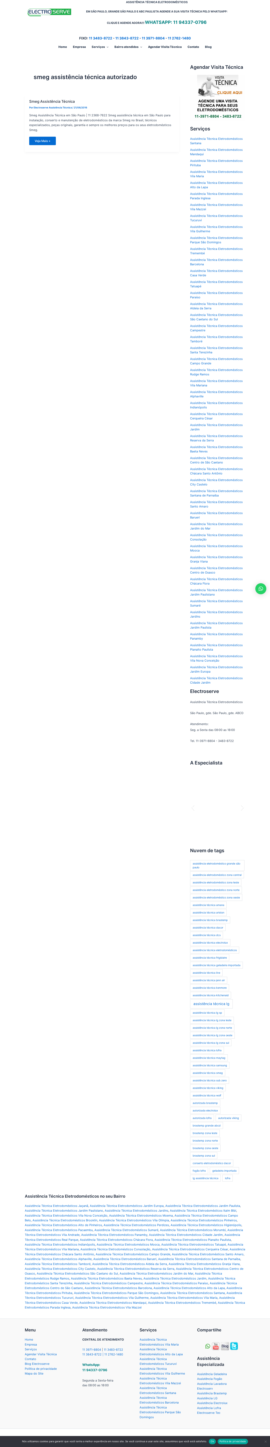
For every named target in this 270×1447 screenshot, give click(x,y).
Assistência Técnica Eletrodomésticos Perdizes (136, 1225)
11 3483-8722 (100, 38)
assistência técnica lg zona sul (211, 1042)
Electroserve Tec (208, 1413)
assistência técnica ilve (206, 972)
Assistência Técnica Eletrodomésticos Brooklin (65, 1220)
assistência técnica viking (208, 1087)
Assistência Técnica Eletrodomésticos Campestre (108, 1283)
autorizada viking (228, 1118)
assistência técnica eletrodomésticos (215, 950)
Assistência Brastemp (212, 1393)
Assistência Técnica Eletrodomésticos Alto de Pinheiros (63, 1225)
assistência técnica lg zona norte (212, 1027)
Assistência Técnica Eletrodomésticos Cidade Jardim (186, 1235)
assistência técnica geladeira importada (216, 965)
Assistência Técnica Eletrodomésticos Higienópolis (206, 1225)
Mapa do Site (34, 1373)
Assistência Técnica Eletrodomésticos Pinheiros (204, 1220)
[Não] (265, 1441)
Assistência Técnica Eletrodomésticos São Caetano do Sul (77, 1273)
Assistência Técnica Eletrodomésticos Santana (192, 1293)
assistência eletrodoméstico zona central (217, 874)
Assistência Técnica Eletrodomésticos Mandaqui (112, 1302)
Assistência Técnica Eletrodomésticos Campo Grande (133, 1254)
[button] (107, 46)
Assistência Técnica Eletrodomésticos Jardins (136, 1210)
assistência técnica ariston (208, 912)
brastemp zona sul (204, 1155)
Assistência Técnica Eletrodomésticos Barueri (124, 1259)
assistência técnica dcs (207, 935)
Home (29, 1339)
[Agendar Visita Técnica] (217, 97)
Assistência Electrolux (212, 1403)
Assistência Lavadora (212, 1384)
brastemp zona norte (205, 1140)
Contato (30, 1359)
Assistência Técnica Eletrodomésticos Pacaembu (59, 1230)
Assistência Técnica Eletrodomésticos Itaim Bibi (203, 1210)
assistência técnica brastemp (210, 920)
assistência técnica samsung (210, 1065)
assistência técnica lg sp (207, 1012)
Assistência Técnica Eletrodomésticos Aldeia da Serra (129, 1264)
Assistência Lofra (209, 1408)
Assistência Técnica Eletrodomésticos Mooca (128, 1244)
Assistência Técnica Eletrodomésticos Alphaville (58, 1259)
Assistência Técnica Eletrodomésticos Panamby (114, 1235)
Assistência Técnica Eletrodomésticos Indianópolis (60, 1244)
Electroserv (205, 1388)
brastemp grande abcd (207, 1125)
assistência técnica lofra (207, 1050)
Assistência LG (207, 1398)
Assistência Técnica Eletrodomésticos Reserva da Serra (135, 1269)
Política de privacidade (41, 1368)
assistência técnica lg (211, 1004)
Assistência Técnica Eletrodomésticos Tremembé (182, 1302)
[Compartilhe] (216, 1346)
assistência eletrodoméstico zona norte (216, 889)
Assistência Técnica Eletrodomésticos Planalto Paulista (192, 1240)
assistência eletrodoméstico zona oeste (216, 897)
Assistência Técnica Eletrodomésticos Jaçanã (56, 1206)
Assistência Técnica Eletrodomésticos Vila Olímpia (134, 1220)
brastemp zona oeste (205, 1148)
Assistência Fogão (209, 1379)
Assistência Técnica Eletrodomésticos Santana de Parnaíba (199, 1259)
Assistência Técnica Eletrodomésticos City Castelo (60, 1269)
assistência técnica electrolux (210, 942)
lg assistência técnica (205, 1178)
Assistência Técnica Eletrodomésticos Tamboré (58, 1264)
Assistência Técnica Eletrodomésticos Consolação (115, 1249)
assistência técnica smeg (208, 1072)
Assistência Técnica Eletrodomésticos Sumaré (126, 1230)
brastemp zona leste (205, 1133)
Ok (212, 1441)
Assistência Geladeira (212, 1374)
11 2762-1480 (179, 38)
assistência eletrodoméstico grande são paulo (216, 865)
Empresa (31, 1344)
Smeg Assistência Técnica (52, 101)
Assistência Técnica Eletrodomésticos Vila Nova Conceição (66, 1215)
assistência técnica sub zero (210, 1080)
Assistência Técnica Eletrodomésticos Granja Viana (204, 1264)
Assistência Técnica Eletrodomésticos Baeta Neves (106, 1278)
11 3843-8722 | (93, 1354)
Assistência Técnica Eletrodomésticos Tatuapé (193, 1244)
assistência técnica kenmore (210, 987)
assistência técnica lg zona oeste (212, 1035)
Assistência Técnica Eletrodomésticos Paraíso (176, 1283)
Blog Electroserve (37, 1364)
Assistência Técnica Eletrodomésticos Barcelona (118, 1288)
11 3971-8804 (153, 38)
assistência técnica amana (208, 905)
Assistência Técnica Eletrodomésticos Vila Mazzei (107, 1307)
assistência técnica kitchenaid (211, 995)
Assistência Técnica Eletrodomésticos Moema (141, 1215)
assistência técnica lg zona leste (212, 1020)
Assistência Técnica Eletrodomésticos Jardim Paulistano (64, 1210)
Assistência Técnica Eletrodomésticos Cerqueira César (190, 1249)
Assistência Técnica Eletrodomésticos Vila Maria (183, 1297)
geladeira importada (224, 1170)
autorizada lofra (202, 1118)
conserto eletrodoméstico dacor (212, 1163)
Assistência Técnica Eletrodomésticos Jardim (174, 1278)
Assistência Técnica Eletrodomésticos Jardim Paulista (202, 1206)
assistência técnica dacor (208, 927)
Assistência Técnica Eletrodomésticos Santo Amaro (208, 1254)
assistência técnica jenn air (209, 980)
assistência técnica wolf (207, 1095)
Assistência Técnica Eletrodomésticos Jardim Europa (127, 1206)
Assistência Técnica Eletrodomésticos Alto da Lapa (189, 1288)
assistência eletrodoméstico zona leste (216, 882)
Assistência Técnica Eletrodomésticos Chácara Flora (116, 1240)
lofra (227, 1178)
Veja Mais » (43, 142)
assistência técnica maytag (209, 1057)
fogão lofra (199, 1170)
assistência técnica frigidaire (210, 957)
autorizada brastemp (205, 1102)
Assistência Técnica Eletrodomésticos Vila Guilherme (112, 1297)
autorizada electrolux (205, 1110)
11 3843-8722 (127, 38)
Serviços (31, 1349)
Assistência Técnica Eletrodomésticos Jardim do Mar (156, 1273)
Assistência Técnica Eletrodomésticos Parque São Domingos (116, 1293)
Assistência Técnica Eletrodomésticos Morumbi (193, 1230)
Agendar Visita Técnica (41, 1354)
